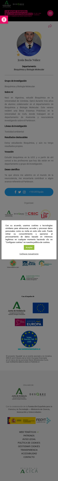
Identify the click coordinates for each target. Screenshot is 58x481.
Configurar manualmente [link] (29, 254)
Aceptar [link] (29, 247)
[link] (4, 20)
